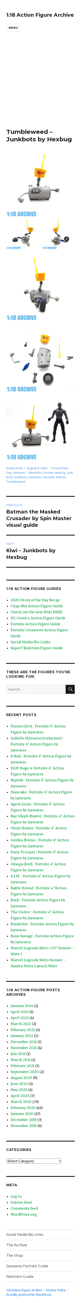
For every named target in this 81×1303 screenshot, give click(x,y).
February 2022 (23, 1030)
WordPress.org (24, 1214)
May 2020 (19, 1090)
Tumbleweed (15, 481)
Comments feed (24, 1208)
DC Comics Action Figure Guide (38, 618)
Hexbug (59, 472)
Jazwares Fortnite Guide (27, 1266)
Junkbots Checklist (41, 477)
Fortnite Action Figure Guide (35, 624)
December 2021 (24, 1042)
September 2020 (25, 1072)
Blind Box (35, 472)
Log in (16, 1196)
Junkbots (20, 477)
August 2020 (21, 1078)
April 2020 (20, 1096)
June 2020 (19, 1084)
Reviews (19, 472)
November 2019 (24, 1126)
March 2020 (21, 1102)
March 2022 (21, 1024)
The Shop (14, 1256)
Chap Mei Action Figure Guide (37, 606)
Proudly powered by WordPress (28, 1295)
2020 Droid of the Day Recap (35, 600)
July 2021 (18, 1054)
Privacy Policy (56, 1290)
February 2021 (22, 1066)
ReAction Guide (19, 1277)
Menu (13, 27)
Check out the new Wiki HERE (36, 612)
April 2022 (20, 1018)
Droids (48, 472)
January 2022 (22, 1036)
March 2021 (20, 1060)
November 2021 (24, 1048)
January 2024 (22, 1006)
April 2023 (20, 1012)
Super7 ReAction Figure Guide (37, 648)
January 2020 (22, 1114)
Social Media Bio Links (31, 642)
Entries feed (21, 1202)
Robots (61, 477)
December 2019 (24, 1120)
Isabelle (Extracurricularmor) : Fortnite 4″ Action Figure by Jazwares (37, 744)
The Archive (16, 1245)
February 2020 (23, 1108)
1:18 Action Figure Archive (40, 15)
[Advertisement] (40, 86)
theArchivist (14, 468)
